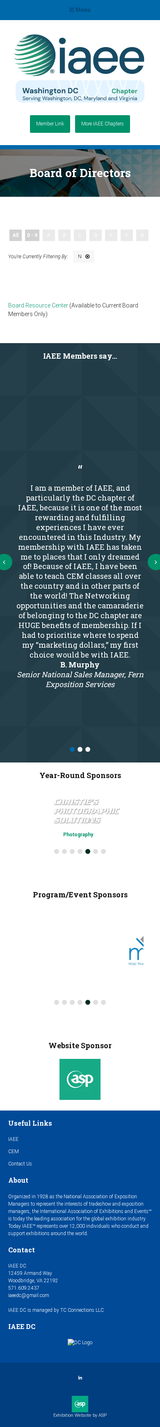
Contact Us (20, 1164)
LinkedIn (80, 1378)
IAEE (13, 1139)
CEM (13, 1151)
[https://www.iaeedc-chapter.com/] (79, 106)
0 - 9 (32, 235)
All (15, 235)
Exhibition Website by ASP (80, 1415)
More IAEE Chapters (102, 124)
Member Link (50, 124)
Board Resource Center (38, 305)
